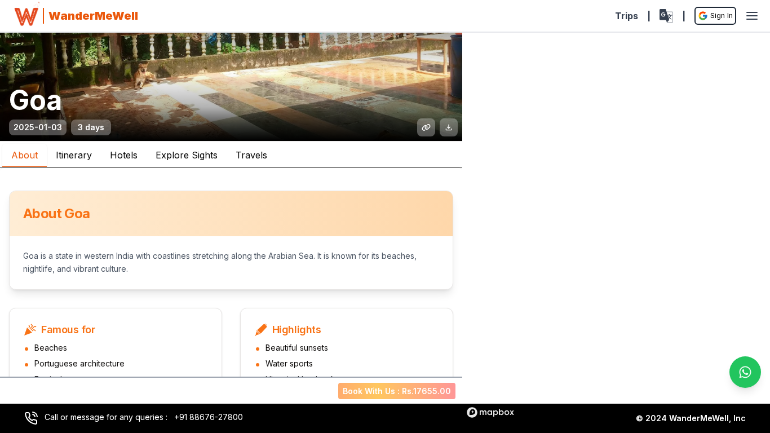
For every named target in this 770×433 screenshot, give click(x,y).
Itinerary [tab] (74, 155)
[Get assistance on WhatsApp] (745, 372)
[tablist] (231, 154)
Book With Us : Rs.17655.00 (397, 391)
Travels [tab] (251, 155)
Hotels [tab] (124, 155)
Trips (626, 15)
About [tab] (24, 155)
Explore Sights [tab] (187, 155)
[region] (616, 227)
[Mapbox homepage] (490, 412)
